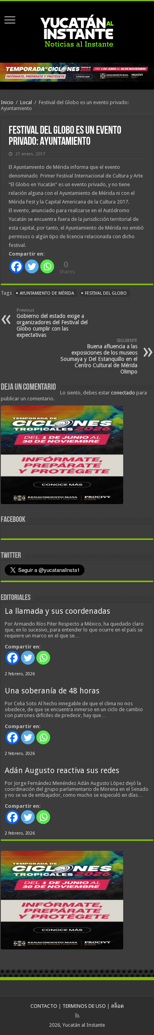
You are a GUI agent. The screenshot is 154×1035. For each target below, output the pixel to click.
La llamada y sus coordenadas (57, 611)
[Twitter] (32, 266)
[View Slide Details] (62, 456)
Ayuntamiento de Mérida (47, 293)
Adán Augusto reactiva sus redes (62, 770)
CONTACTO (43, 1006)
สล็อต (117, 1006)
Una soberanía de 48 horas (52, 690)
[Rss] (77, 1015)
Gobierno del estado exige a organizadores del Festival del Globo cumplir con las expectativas (52, 323)
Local (26, 102)
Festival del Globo (106, 293)
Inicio (7, 102)
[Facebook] (16, 266)
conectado (123, 393)
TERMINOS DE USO (84, 1006)
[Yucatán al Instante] (77, 30)
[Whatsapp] (47, 266)
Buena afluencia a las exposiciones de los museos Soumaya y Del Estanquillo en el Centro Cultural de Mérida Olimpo (98, 356)
